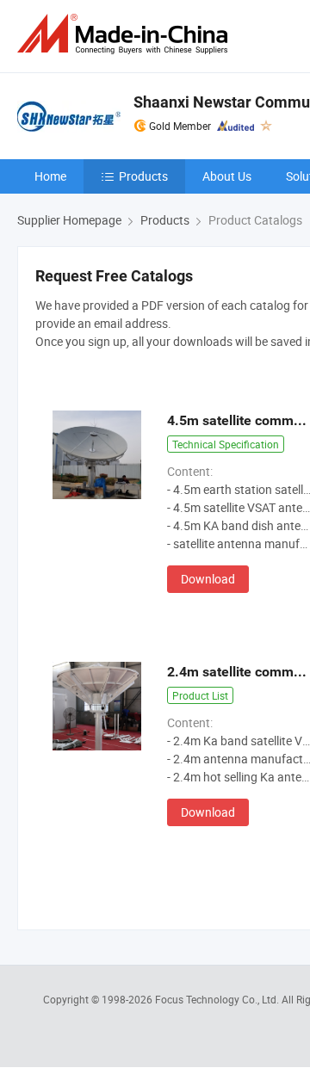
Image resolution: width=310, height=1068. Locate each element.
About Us (226, 176)
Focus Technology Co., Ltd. (218, 999)
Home (50, 176)
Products (143, 176)
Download (208, 579)
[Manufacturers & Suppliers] (125, 34)
